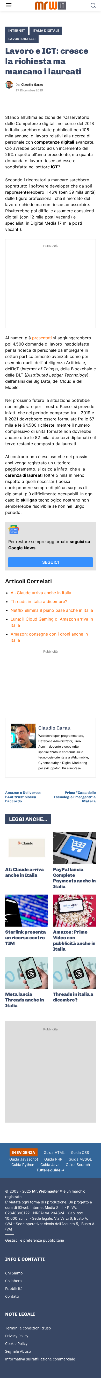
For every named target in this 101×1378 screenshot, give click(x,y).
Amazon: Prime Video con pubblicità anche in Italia (74, 940)
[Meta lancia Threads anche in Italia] (26, 973)
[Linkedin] (22, 99)
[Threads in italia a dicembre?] (74, 973)
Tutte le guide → (50, 1170)
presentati (42, 337)
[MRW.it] (50, 6)
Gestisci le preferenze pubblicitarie (34, 1240)
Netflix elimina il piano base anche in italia (52, 610)
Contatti (12, 1296)
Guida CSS (80, 1152)
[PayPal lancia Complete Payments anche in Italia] (74, 848)
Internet (16, 30)
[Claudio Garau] (10, 85)
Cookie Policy (16, 1343)
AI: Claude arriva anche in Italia (41, 592)
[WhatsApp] (34, 99)
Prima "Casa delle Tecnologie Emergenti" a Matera (75, 797)
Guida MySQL (80, 1159)
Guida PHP (53, 1159)
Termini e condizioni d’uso (28, 1328)
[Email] (58, 99)
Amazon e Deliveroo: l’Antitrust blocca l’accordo (23, 797)
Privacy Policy (16, 1335)
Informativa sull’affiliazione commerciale (40, 1359)
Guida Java (50, 1164)
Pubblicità (14, 1288)
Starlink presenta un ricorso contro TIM (25, 937)
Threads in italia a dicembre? (39, 601)
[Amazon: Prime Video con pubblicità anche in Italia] (74, 911)
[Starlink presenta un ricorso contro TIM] (26, 911)
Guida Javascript (23, 1159)
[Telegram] (46, 99)
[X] (10, 99)
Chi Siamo (14, 1273)
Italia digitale (46, 30)
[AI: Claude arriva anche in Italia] (26, 848)
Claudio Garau (32, 84)
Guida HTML (54, 1152)
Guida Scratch (78, 1164)
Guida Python (22, 1164)
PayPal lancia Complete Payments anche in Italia (74, 878)
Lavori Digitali (21, 38)
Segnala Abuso (18, 1351)
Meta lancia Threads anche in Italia (24, 999)
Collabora (13, 1280)
